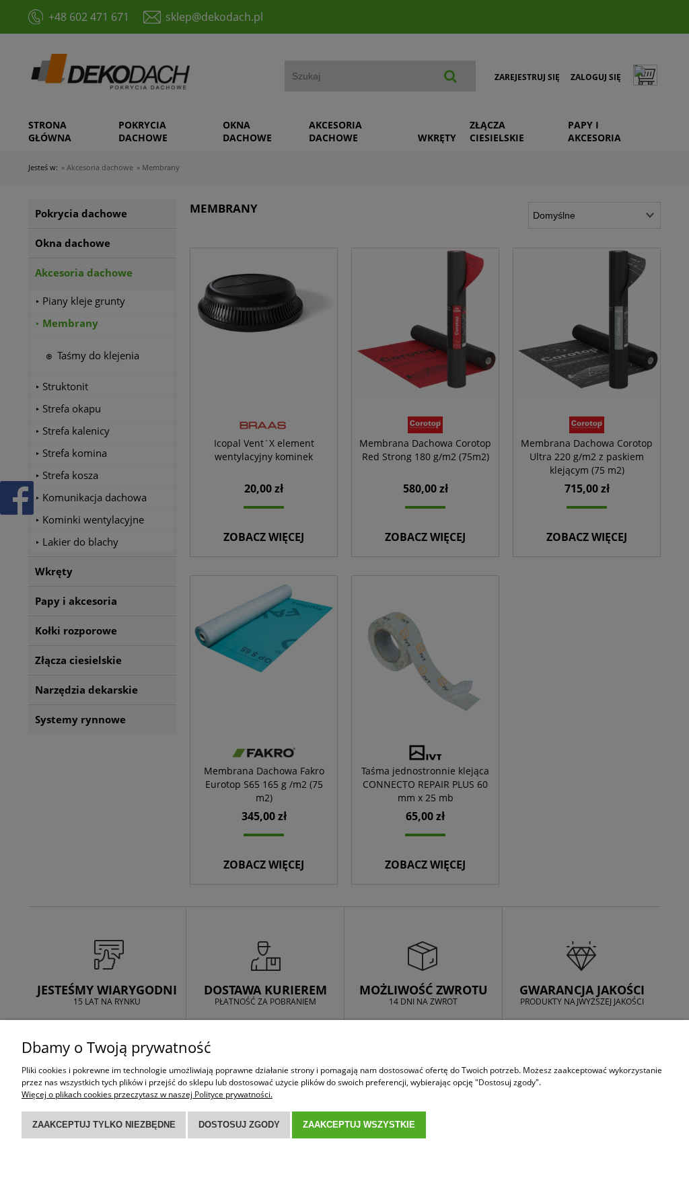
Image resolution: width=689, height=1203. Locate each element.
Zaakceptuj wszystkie (359, 1125)
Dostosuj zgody (239, 1125)
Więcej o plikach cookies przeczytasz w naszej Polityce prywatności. (147, 1094)
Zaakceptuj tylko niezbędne (104, 1125)
